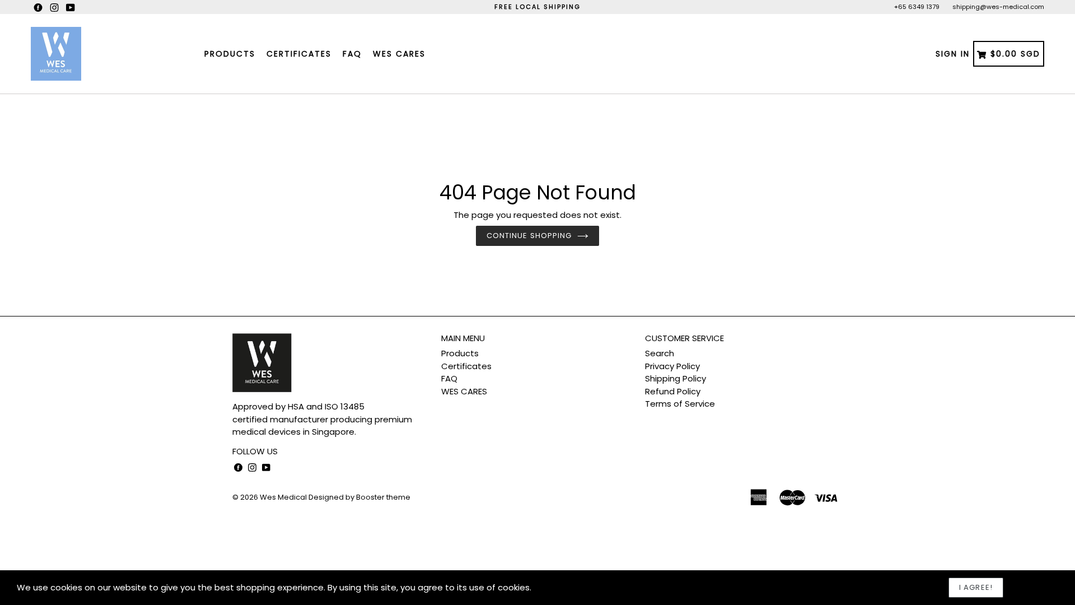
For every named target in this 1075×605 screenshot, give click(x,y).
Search (659, 353)
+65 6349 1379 (917, 6)
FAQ (352, 53)
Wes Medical (283, 497)
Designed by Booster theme (359, 497)
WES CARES (399, 53)
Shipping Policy (675, 378)
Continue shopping (529, 235)
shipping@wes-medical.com (998, 6)
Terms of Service (680, 403)
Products (229, 53)
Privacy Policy (672, 366)
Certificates (299, 53)
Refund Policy (672, 391)
